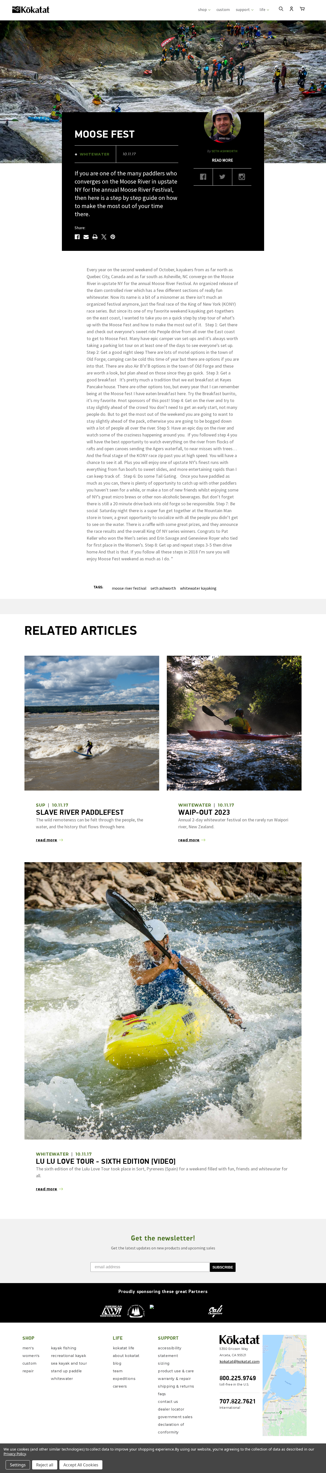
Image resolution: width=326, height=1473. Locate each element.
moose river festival (129, 588)
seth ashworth (163, 588)
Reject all (44, 1465)
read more (222, 160)
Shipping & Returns (176, 1386)
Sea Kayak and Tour (69, 1363)
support (243, 9)
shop (203, 9)
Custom (29, 1363)
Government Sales (175, 1417)
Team (118, 1371)
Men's (28, 1348)
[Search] (281, 9)
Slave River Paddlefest (80, 812)
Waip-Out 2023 (204, 812)
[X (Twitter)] (222, 178)
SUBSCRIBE (222, 1267)
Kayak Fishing (63, 1348)
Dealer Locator (171, 1409)
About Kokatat (126, 1355)
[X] (103, 237)
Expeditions (124, 1378)
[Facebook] (77, 237)
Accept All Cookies (80, 1465)
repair (28, 1371)
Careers (120, 1386)
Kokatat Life (123, 1348)
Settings (18, 1465)
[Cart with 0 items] (302, 9)
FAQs (162, 1394)
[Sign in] (291, 9)
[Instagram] (242, 178)
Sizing (163, 1363)
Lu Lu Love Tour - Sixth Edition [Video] (106, 1161)
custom (223, 9)
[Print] (95, 237)
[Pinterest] (112, 237)
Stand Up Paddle (66, 1371)
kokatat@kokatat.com (240, 1361)
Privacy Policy (15, 1453)
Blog (117, 1363)
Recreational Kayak (68, 1355)
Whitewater (62, 1378)
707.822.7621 (238, 1401)
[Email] (86, 237)
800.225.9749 (238, 1378)
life (263, 9)
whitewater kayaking (198, 588)
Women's (31, 1355)
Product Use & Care (176, 1371)
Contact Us (168, 1401)
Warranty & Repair (174, 1378)
